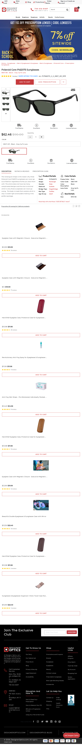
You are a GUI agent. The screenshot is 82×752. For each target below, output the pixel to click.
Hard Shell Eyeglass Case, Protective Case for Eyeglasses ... (24, 318)
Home (4, 63)
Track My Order (73, 666)
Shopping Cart (72, 673)
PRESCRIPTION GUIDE (40, 171)
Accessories (50, 684)
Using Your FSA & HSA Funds (35, 714)
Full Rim (51, 191)
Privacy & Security (31, 669)
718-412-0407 (41, 9)
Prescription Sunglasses (54, 677)
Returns (48, 705)
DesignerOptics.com (20, 740)
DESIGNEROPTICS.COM (15, 733)
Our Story (29, 654)
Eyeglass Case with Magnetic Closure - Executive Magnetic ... (24, 238)
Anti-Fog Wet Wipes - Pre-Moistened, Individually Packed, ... (24, 397)
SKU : (40, 76)
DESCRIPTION (6, 171)
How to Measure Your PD (34, 705)
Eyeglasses (49, 665)
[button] (6, 76)
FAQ (47, 709)
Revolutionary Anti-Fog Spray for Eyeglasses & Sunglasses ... (24, 357)
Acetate (51, 186)
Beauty (50, 17)
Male (50, 184)
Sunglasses (11, 63)
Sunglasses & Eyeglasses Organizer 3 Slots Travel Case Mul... (24, 596)
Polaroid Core (59, 63)
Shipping (49, 701)
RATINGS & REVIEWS (22, 171)
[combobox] (60, 9)
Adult (51, 194)
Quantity (31, 133)
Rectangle (52, 182)
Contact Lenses (59, 17)
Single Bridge (53, 189)
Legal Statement (31, 673)
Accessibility (30, 677)
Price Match (71, 662)
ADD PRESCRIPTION (47, 82)
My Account (72, 669)
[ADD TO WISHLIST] (63, 82)
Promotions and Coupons (54, 654)
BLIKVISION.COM (70, 733)
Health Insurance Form (59, 705)
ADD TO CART (41, 255)
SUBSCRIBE (72, 632)
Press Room (30, 662)
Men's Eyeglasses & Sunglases (27, 63)
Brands (48, 658)
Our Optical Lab (31, 658)
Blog (27, 665)
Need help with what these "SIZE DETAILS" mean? (54, 201)
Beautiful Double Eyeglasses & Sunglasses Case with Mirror (24, 516)
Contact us (49, 697)
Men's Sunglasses (46, 63)
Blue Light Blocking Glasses (55, 680)
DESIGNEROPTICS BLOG (41, 733)
